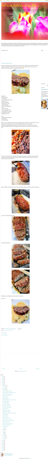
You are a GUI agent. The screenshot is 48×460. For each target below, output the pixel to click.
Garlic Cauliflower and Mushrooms (7, 393)
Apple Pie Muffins (5, 415)
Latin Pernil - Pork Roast (6, 404)
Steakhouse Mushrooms (6, 421)
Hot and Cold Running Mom (20, 6)
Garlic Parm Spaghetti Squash (7, 407)
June (3, 430)
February (4, 436)
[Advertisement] (20, 57)
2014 (2, 448)
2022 (2, 382)
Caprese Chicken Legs (5, 417)
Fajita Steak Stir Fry (5, 408)
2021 (2, 384)
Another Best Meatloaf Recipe (7, 391)
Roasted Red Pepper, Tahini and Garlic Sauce (9, 399)
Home (21, 368)
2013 (2, 450)
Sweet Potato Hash (5, 414)
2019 (2, 441)
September (4, 389)
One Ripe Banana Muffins (6, 411)
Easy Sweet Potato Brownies (6, 395)
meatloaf (11, 330)
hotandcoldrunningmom (9, 453)
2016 (2, 445)
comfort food (7, 330)
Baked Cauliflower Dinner (6, 410)
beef (4, 330)
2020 (2, 440)
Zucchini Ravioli (44, 89)
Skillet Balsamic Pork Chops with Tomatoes (9, 412)
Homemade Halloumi (5, 398)
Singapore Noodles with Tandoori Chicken (8, 392)
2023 (2, 381)
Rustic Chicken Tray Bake (6, 405)
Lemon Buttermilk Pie (5, 401)
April (3, 433)
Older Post (37, 368)
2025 (2, 378)
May (3, 432)
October (4, 388)
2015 (2, 447)
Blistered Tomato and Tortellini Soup (8, 420)
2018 (2, 443)
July (3, 429)
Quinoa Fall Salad (5, 396)
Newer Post (3, 368)
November (4, 386)
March (4, 435)
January (4, 438)
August (4, 428)
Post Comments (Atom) (22, 371)
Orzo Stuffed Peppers (5, 402)
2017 (2, 444)
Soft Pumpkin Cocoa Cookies (6, 418)
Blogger (29, 458)
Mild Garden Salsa (5, 426)
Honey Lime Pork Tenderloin (6, 424)
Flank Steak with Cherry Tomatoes (7, 423)
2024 (2, 379)
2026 (2, 376)
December (4, 385)
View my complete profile (8, 455)
